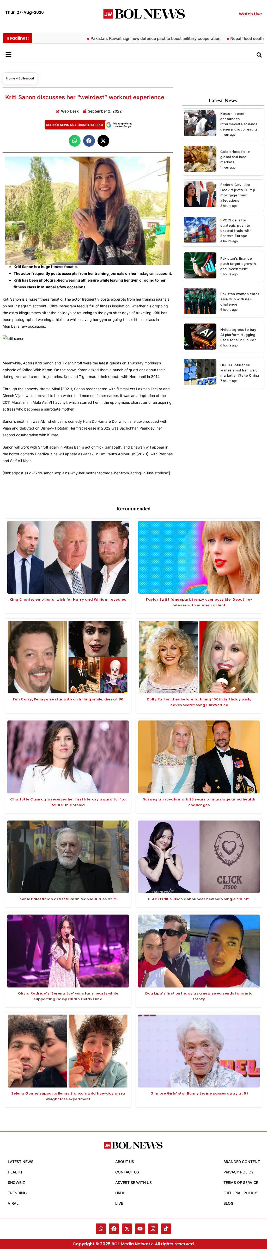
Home (10, 78)
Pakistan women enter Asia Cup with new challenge (239, 299)
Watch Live (250, 14)
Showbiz (16, 1182)
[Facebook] (114, 1228)
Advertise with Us (133, 1182)
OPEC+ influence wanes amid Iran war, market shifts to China (239, 370)
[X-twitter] (127, 1228)
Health (15, 1172)
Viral (13, 1203)
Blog (228, 1203)
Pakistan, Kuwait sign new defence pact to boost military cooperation (133, 38)
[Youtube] (140, 1228)
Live (119, 1203)
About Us (124, 1161)
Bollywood (26, 78)
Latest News (20, 1161)
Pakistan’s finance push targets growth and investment (238, 263)
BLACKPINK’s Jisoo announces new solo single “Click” (199, 899)
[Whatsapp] (101, 1228)
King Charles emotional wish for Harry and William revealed (68, 599)
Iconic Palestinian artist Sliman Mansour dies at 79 (68, 899)
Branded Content (241, 1161)
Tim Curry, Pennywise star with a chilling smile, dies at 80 (68, 699)
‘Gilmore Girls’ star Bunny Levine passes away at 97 (199, 1093)
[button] (75, 141)
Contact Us (127, 1172)
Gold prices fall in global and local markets (235, 157)
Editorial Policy (240, 1193)
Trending (17, 1193)
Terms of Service (240, 1182)
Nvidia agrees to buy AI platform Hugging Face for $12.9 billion (238, 334)
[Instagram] (153, 1228)
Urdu (120, 1193)
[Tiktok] (166, 1228)
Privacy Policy (238, 1172)
